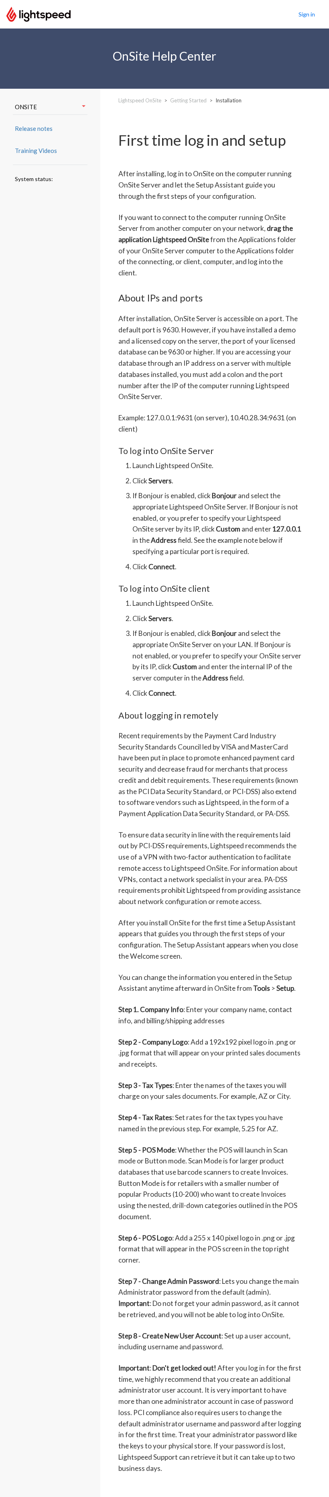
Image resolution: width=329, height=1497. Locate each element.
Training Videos (36, 150)
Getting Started (188, 100)
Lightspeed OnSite (139, 100)
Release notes (34, 128)
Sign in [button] (307, 14)
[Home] (38, 13)
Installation (228, 100)
